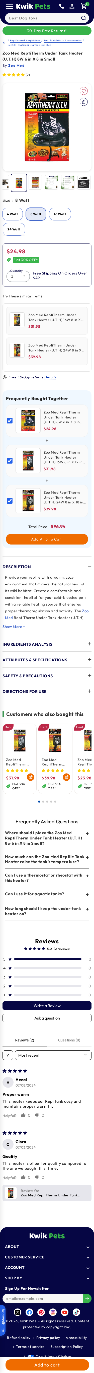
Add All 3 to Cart (47, 539)
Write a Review (47, 1005)
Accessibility (76, 1337)
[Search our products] (83, 18)
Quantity (16, 271)
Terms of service (30, 1346)
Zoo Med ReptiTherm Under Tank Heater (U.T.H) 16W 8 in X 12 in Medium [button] (54, 1195)
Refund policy (19, 1337)
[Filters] (8, 1055)
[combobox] (47, 18)
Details (50, 377)
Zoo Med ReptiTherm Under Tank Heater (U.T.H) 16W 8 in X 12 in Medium (19, 761)
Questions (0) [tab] (69, 1040)
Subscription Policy (67, 1346)
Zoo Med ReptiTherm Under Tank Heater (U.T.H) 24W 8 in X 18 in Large (55, 761)
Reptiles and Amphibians (25, 40)
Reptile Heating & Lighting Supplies (29, 45)
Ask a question (47, 1018)
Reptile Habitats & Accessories (63, 40)
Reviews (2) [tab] (24, 1040)
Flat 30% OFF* (26, 260)
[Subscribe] (87, 1298)
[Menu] (10, 6)
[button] (84, 6)
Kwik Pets (28, 1321)
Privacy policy (48, 1337)
